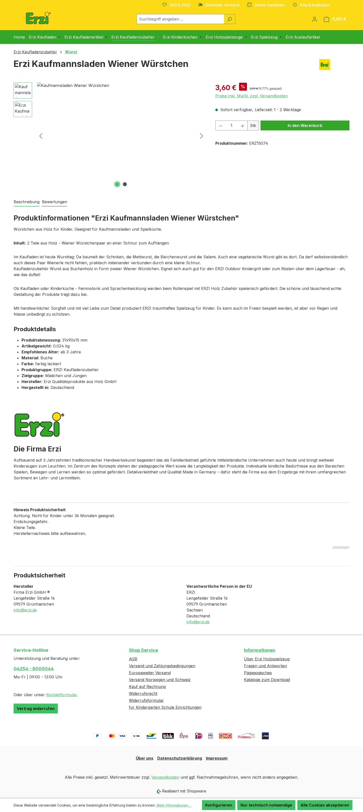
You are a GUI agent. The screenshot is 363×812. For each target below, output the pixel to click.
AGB (133, 658)
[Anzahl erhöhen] (243, 125)
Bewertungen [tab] (54, 201)
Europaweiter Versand (150, 672)
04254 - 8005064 (34, 668)
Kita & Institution (315, 4)
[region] (109, 135)
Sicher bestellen (270, 4)
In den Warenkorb (305, 125)
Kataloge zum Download (267, 679)
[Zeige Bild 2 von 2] (125, 184)
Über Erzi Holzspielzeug (267, 658)
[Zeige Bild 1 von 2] (117, 184)
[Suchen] (229, 19)
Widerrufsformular (146, 700)
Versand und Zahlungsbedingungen (162, 665)
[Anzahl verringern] (220, 125)
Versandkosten (165, 777)
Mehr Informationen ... (174, 805)
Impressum (216, 758)
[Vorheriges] (40, 136)
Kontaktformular (61, 694)
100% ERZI (180, 4)
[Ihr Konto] (315, 19)
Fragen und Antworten (265, 665)
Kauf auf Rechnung (147, 686)
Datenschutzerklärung (179, 758)
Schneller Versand (222, 4)
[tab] (27, 202)
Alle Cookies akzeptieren (325, 805)
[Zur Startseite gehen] (38, 18)
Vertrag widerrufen (36, 708)
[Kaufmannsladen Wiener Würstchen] (121, 135)
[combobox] (180, 19)
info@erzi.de (25, 610)
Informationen (259, 650)
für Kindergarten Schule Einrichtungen (165, 707)
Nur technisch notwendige (266, 805)
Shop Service (143, 650)
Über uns (144, 758)
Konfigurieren (218, 805)
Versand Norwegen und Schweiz (160, 679)
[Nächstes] (201, 136)
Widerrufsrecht (143, 693)
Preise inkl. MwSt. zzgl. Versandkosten (251, 95)
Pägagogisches (258, 672)
